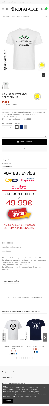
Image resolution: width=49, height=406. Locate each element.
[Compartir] (3, 160)
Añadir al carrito (26, 142)
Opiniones (6, 251)
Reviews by (6, 163)
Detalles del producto (11, 247)
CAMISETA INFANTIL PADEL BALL (13, 347)
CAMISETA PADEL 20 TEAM (35, 346)
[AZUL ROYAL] (16, 353)
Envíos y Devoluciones (9, 2)
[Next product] (46, 16)
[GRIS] (14, 353)
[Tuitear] (5, 160)
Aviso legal (21, 2)
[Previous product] (45, 16)
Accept (8, 401)
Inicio (29, 2)
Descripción (7, 243)
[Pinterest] (8, 160)
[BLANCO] (9, 353)
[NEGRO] (12, 353)
